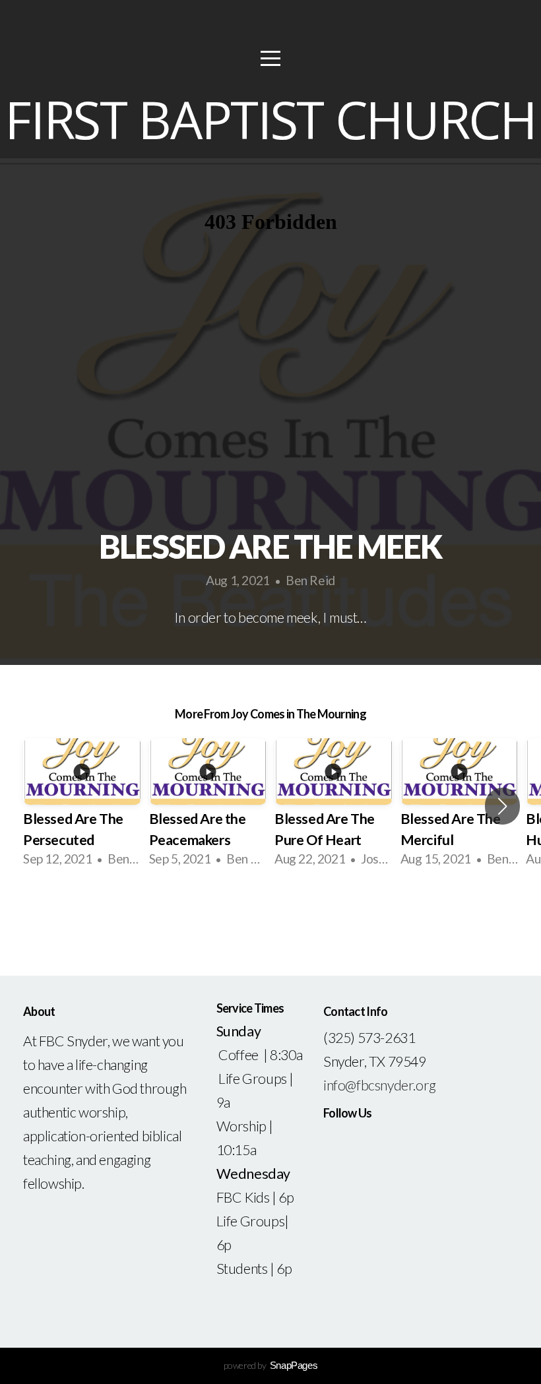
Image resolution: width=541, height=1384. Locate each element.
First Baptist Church (270, 119)
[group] (82, 806)
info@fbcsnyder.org (379, 1085)
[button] (502, 806)
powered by (271, 1365)
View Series (270, 913)
